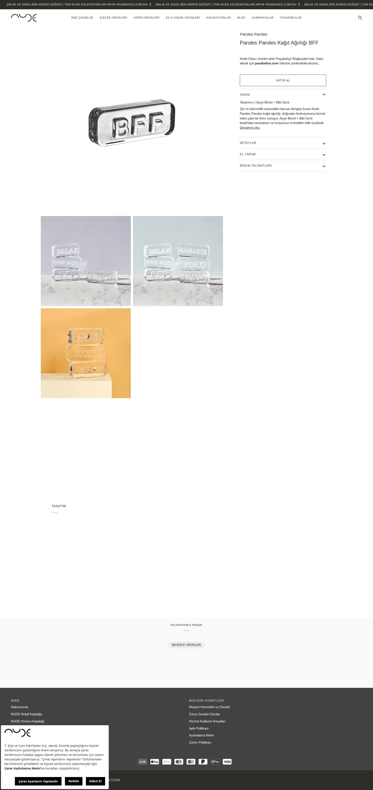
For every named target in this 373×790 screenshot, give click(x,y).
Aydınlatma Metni (201, 735)
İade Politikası (199, 728)
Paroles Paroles (253, 34)
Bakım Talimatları (256, 165)
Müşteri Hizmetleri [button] (206, 700)
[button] (82, 18)
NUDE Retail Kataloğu (26, 714)
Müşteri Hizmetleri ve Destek (209, 707)
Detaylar (248, 143)
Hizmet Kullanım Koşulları (207, 721)
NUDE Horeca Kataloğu (27, 721)
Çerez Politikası (200, 742)
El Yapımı (248, 154)
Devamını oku (250, 127)
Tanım (245, 94)
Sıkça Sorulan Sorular (204, 714)
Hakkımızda (19, 707)
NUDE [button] (15, 700)
